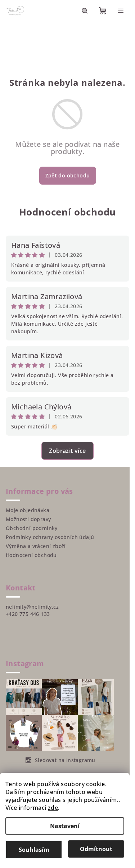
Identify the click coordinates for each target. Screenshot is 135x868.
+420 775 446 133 (28, 614)
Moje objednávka (27, 510)
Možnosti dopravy (28, 519)
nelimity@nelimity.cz (32, 606)
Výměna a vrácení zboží (36, 546)
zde (53, 808)
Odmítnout (96, 849)
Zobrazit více (67, 451)
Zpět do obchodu (67, 175)
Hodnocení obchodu (67, 211)
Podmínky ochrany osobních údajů (50, 537)
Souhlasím (34, 850)
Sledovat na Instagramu (65, 760)
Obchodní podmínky (32, 528)
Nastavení (65, 826)
